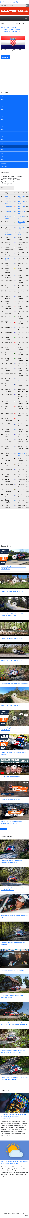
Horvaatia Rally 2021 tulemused (12, 31)
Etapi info (5, 57)
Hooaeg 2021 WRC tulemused (11, 29)
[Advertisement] (14, 76)
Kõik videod (4, 829)
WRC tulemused (11, 27)
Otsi (27, 5)
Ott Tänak (8, 211)
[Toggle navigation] (26, 18)
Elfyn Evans (8, 206)
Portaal (3, 27)
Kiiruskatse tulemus (7, 188)
